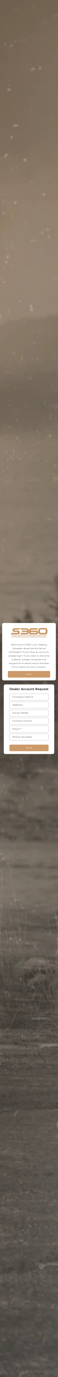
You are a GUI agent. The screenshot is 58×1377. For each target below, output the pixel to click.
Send (29, 747)
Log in (29, 674)
